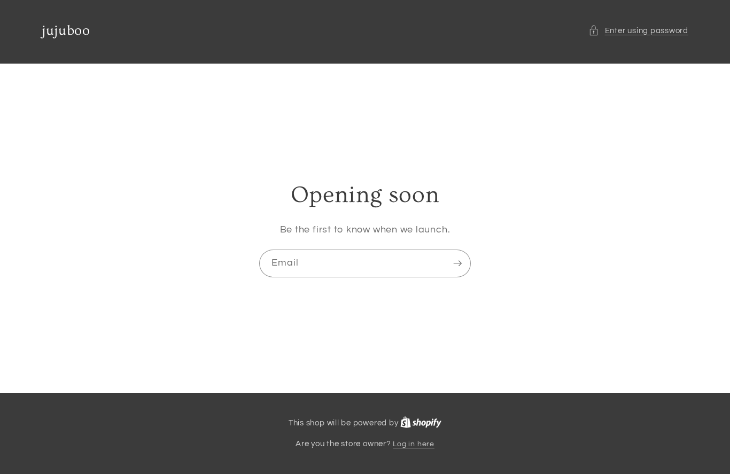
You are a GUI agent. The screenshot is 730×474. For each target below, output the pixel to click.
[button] (638, 31)
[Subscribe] (457, 263)
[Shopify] (420, 423)
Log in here (413, 444)
